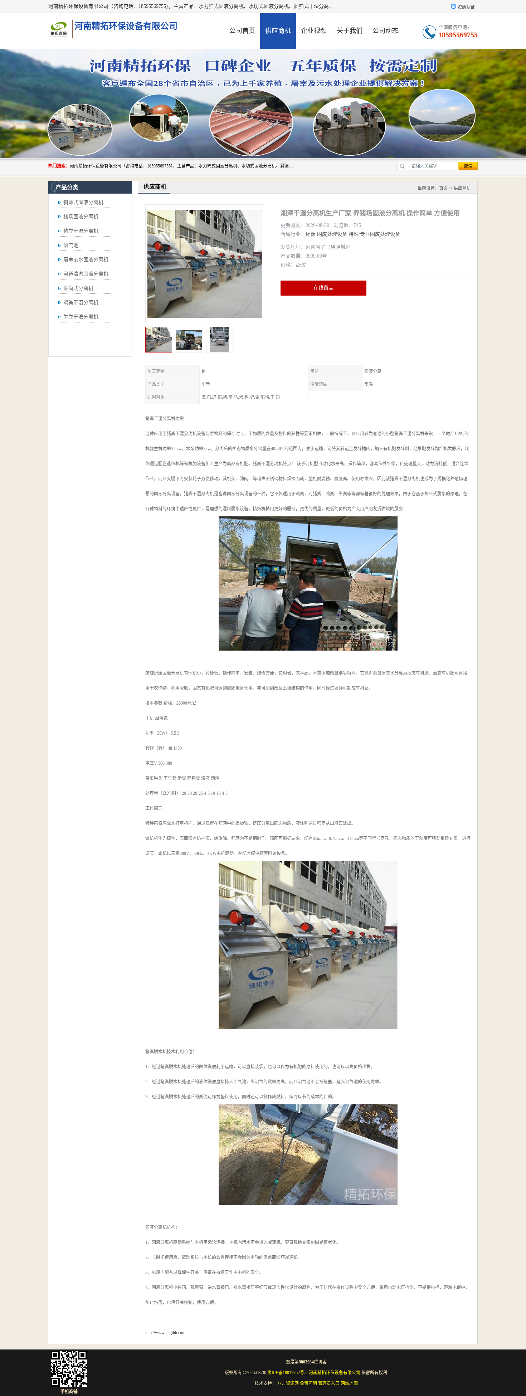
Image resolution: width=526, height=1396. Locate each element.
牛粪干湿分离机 (80, 317)
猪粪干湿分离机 (80, 231)
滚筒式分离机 (78, 288)
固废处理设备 (332, 234)
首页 (443, 188)
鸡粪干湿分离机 (80, 302)
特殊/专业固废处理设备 (374, 234)
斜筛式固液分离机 (83, 202)
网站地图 (349, 1383)
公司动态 (385, 30)
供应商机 (278, 30)
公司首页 (242, 30)
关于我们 (349, 30)
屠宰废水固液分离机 (85, 259)
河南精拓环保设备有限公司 (334, 1372)
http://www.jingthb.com (165, 1332)
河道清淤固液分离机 (85, 274)
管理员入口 (329, 1383)
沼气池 (70, 245)
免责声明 (308, 1383)
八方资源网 (288, 1383)
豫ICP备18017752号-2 (287, 1372)
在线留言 (323, 288)
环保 (311, 234)
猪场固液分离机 (80, 216)
